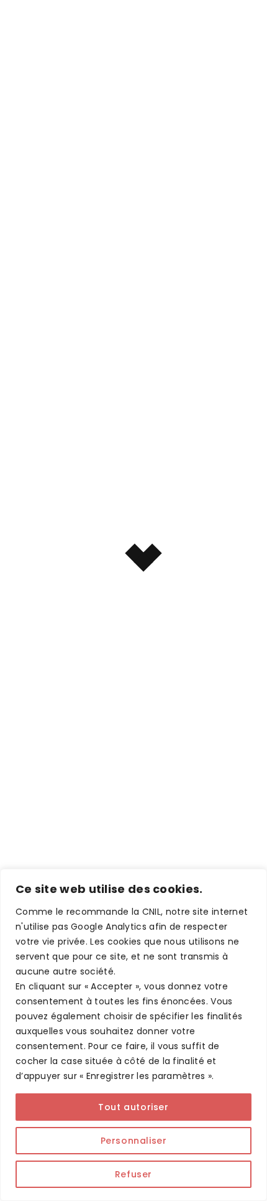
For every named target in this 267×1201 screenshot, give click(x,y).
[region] (133, 1035)
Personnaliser (134, 1140)
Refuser (133, 1174)
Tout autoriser (133, 1107)
